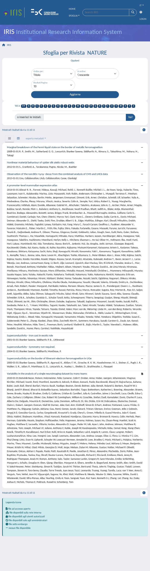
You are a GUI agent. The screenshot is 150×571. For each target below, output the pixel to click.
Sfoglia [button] (73, 15)
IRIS (9, 45)
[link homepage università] (45, 12)
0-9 (23, 106)
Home (72, 9)
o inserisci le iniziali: (29, 117)
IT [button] (141, 5)
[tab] (9, 138)
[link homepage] (13, 12)
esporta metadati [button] (35, 138)
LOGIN (143, 19)
